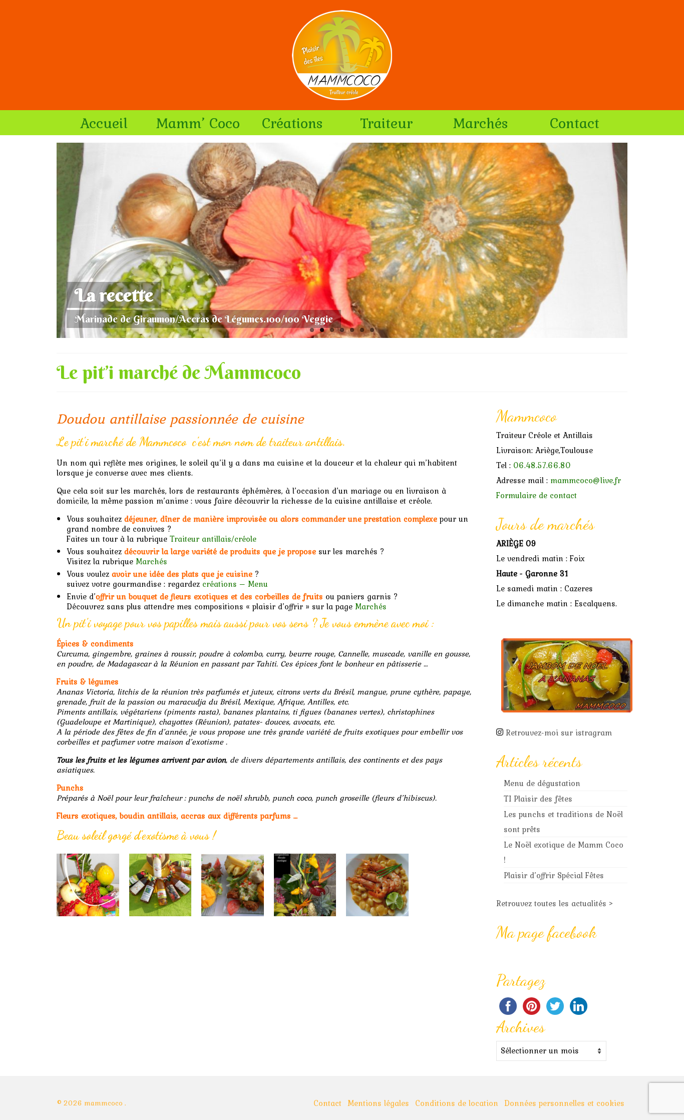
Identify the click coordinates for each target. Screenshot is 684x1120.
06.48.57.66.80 (542, 465)
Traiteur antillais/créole (213, 539)
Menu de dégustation (542, 783)
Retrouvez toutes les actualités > (554, 903)
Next (636, 240)
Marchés (151, 561)
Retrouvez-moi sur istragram (559, 732)
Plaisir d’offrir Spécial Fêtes (554, 875)
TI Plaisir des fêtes (538, 799)
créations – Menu (235, 584)
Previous (48, 240)
